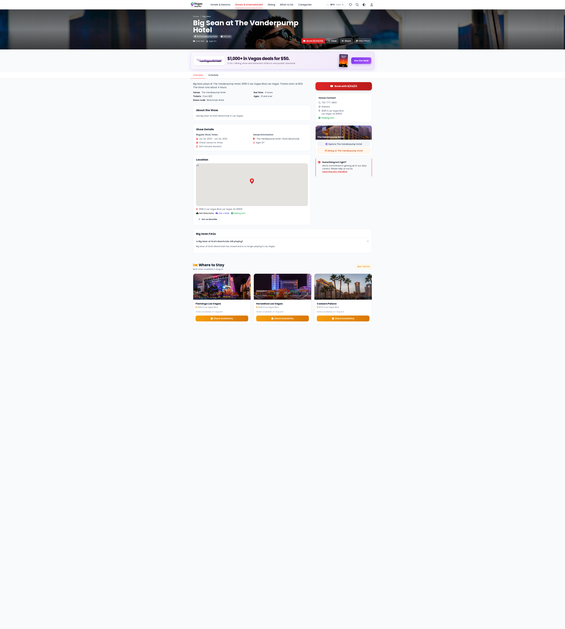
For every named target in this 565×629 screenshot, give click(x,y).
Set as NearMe (209, 219)
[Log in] (371, 4)
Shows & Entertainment (249, 4)
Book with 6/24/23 (345, 86)
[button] (252, 181)
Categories (305, 4)
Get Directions (206, 213)
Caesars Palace (326, 303)
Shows (196, 16)
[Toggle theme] (364, 4)
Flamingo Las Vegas (208, 303)
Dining (271, 4)
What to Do (286, 4)
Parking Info (239, 213)
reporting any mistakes (334, 171)
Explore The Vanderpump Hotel (345, 144)
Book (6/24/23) (315, 40)
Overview (198, 75)
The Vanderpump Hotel (206, 36)
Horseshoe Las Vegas (269, 303)
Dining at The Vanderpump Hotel (345, 150)
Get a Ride (224, 213)
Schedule (213, 75)
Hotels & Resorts (220, 4)
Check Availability (223, 318)
